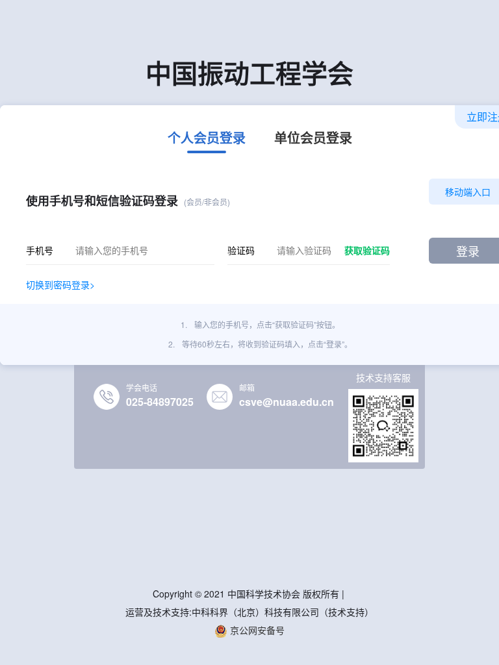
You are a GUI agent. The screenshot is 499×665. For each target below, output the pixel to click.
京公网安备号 (256, 629)
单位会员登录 (313, 139)
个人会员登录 (207, 139)
